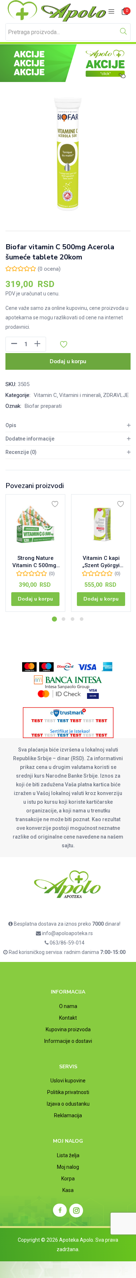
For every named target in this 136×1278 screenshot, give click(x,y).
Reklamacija (68, 1115)
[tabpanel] (35, 555)
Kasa (68, 1190)
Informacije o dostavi (68, 1041)
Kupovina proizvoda (68, 1029)
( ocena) (49, 269)
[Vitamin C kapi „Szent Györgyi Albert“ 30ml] (101, 524)
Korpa (68, 1178)
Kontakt (68, 1018)
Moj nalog (68, 1167)
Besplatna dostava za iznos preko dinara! (66, 924)
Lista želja (68, 1155)
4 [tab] (81, 619)
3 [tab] (72, 619)
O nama (68, 1006)
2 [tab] (63, 619)
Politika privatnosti (68, 1092)
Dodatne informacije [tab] (29, 439)
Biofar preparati (43, 406)
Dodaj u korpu (68, 361)
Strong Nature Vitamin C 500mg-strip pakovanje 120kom (35, 562)
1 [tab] (54, 619)
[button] (125, 12)
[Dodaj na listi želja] (54, 504)
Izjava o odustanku (68, 1104)
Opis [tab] (10, 425)
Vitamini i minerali (80, 395)
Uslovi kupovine (68, 1081)
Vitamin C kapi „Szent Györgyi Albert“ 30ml (101, 562)
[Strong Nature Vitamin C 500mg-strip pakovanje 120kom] (35, 524)
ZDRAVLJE (116, 395)
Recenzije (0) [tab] (21, 452)
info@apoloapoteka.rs (67, 933)
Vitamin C (45, 395)
